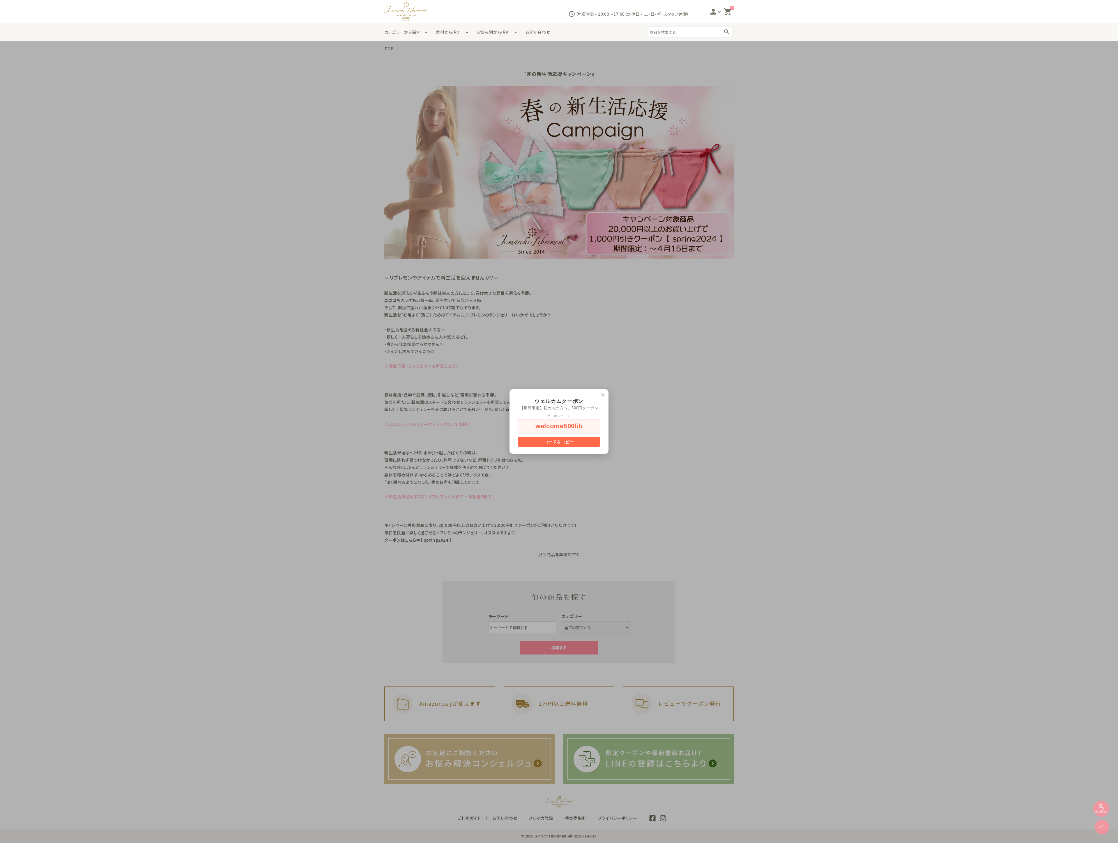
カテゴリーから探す (402, 32)
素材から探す (448, 32)
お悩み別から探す (493, 32)
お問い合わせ (537, 32)
